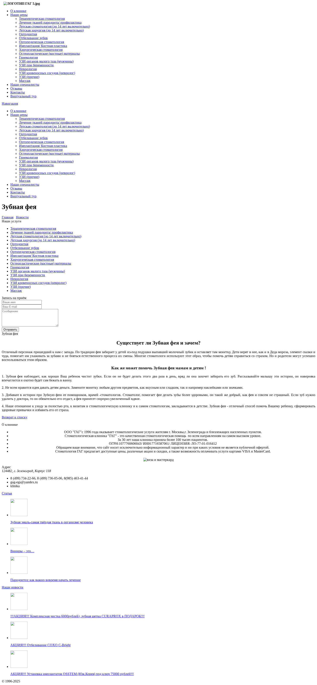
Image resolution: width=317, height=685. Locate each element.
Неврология (28, 69)
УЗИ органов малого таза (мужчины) (46, 61)
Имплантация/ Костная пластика (43, 46)
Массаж (24, 81)
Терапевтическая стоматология (42, 18)
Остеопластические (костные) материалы (49, 53)
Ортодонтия (28, 34)
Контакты (17, 92)
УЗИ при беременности (36, 65)
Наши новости (12, 587)
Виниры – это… (22, 551)
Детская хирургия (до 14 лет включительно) (51, 30)
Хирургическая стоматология (41, 49)
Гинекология (28, 57)
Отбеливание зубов (33, 38)
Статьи (7, 493)
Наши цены (19, 15)
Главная (7, 217)
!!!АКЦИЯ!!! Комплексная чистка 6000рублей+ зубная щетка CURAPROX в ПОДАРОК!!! (77, 616)
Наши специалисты (24, 84)
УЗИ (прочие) (29, 77)
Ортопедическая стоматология (41, 42)
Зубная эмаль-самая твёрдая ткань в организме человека (51, 522)
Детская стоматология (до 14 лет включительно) (54, 26)
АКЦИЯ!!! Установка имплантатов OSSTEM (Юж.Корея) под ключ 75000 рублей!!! (72, 674)
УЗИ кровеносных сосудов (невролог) (47, 73)
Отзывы (16, 88)
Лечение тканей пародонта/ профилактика (50, 22)
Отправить (10, 329)
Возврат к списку (14, 417)
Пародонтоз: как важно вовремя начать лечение (45, 580)
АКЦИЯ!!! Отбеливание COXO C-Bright (40, 645)
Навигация (10, 103)
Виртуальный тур (23, 96)
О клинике (18, 11)
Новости (22, 217)
